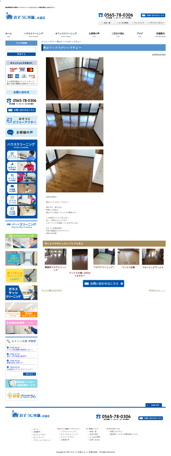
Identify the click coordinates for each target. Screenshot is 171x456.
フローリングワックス (153, 267)
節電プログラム (116, 431)
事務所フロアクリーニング (55, 268)
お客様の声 (94, 33)
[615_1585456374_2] (74, 192)
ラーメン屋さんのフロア (51, 290)
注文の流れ (94, 434)
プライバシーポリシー (42, 440)
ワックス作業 (128, 267)
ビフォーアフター (68, 437)
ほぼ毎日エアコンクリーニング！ (20, 369)
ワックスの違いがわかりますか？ (80, 274)
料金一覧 (93, 431)
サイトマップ (38, 437)
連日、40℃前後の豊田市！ (17, 356)
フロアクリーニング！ (104, 267)
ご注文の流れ (118, 33)
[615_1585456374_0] (74, 100)
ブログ (140, 33)
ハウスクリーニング (33, 33)
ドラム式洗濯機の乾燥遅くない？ (20, 350)
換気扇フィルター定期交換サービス (124, 434)
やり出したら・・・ (157, 290)
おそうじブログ (39, 435)
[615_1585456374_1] (74, 146)
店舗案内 (160, 33)
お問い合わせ (95, 440)
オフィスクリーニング (66, 33)
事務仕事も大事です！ (15, 363)
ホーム (8, 33)
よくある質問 (95, 437)
